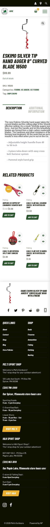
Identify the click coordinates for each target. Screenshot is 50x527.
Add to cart (9, 215)
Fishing (17, 89)
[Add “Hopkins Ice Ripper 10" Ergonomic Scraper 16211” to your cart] (19, 187)
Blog (4, 344)
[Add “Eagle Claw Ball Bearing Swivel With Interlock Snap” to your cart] (43, 187)
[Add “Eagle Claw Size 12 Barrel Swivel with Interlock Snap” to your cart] (43, 235)
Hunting (30, 355)
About (5, 329)
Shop (4, 339)
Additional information (36, 109)
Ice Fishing (34, 89)
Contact (6, 334)
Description (14, 108)
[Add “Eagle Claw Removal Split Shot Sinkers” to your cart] (19, 235)
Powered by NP (36, 523)
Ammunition (32, 339)
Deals (30, 329)
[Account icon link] (35, 3)
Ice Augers (25, 89)
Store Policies (8, 350)
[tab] (14, 109)
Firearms (31, 334)
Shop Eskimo (12, 93)
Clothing (31, 350)
